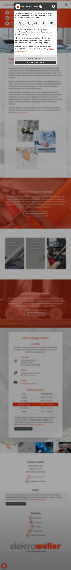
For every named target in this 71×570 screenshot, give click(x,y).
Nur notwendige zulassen (35, 58)
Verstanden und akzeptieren (35, 62)
